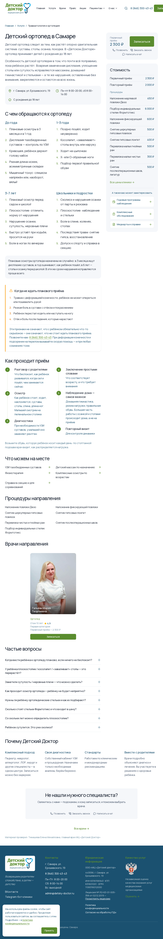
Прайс (72, 8)
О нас (112, 8)
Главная (40, 8)
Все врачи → (81, 828)
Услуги (52, 8)
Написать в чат (134, 54)
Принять (49, 930)
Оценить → (132, 896)
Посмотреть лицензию (97, 898)
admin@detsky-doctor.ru (59, 893)
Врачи (62, 8)
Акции (83, 8)
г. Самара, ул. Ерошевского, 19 (31, 90)
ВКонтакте (11, 891)
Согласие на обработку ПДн (100, 912)
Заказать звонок (143, 50)
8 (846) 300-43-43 (142, 8)
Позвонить (122, 50)
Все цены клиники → (122, 182)
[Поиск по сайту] (126, 8)
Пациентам (96, 8)
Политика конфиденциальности (97, 907)
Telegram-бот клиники (18, 897)
